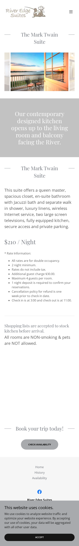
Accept (39, 537)
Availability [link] (39, 478)
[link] (25, 11)
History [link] (40, 473)
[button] (71, 11)
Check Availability (39, 444)
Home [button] (39, 467)
